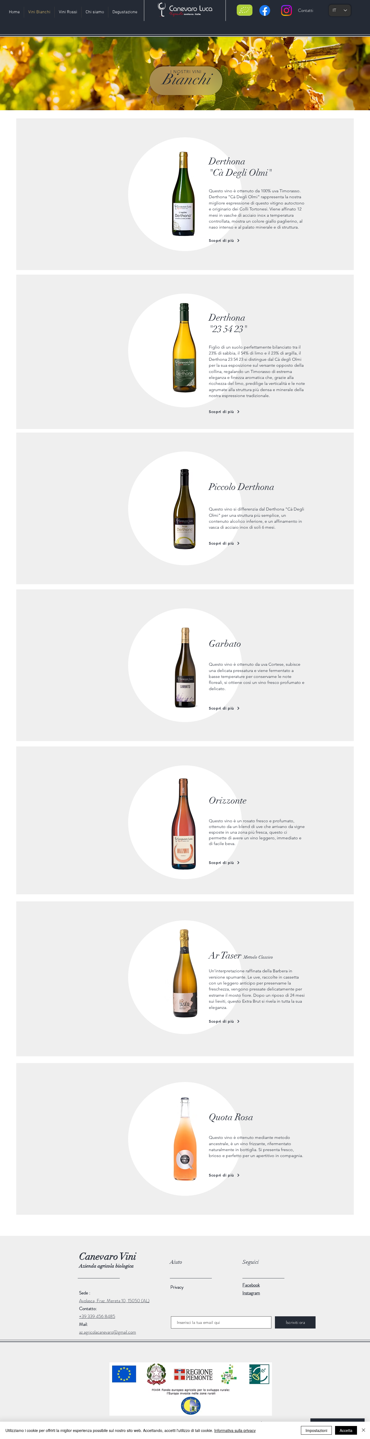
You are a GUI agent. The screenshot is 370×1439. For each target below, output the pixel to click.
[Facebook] (265, 10)
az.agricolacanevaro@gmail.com (107, 1332)
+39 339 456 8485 (97, 1316)
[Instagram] (286, 10)
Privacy (177, 1287)
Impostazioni (316, 1430)
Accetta (346, 1430)
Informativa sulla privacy (235, 1430)
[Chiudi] (363, 1430)
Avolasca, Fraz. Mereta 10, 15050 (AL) (114, 1300)
